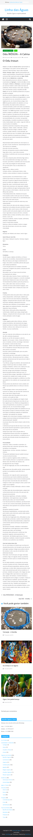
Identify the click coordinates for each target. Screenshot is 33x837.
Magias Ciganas (7, 769)
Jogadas (5, 767)
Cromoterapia (6, 799)
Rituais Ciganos (7, 774)
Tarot (4, 794)
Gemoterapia (6, 804)
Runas (4, 792)
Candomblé (25, 57)
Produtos (5, 814)
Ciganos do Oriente (6, 755)
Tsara (4, 817)
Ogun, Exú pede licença (11, 699)
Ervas (4, 802)
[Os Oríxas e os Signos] (16, 641)
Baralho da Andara (7, 809)
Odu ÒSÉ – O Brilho (24, 599)
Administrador (7, 57)
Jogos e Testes (4, 785)
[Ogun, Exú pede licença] (16, 675)
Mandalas (5, 812)
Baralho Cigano (7, 757)
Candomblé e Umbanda (8, 50)
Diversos (5, 789)
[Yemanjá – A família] (16, 608)
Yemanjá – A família (10, 632)
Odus (16, 50)
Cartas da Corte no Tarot (16, 2)
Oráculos (3, 787)
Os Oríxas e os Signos (10, 666)
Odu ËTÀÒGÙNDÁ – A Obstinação (13, 595)
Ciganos (5, 762)
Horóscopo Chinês (7, 779)
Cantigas (5, 744)
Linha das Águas (16, 10)
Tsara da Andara (5, 807)
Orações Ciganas (7, 772)
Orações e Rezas (7, 749)
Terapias (3, 797)
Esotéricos (3, 777)
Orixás (4, 752)
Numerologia (6, 782)
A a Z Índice (4, 740)
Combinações (6, 764)
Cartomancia (6, 759)
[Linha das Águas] (3, 19)
